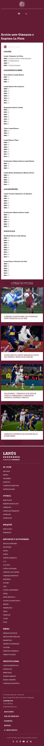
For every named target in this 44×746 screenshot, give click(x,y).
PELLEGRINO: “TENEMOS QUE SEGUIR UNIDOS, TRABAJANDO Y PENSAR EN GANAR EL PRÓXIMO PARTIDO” (20, 395)
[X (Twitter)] (13, 741)
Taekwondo (7, 608)
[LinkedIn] (31, 741)
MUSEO (7, 725)
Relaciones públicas (11, 637)
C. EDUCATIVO (10, 730)
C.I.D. (5, 561)
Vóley (5, 618)
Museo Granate (9, 680)
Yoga (5, 622)
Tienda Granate (9, 676)
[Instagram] (17, 741)
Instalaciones (9, 489)
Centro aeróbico (10, 558)
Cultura (6, 647)
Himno (5, 475)
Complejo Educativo (11, 683)
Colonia (6, 565)
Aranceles (7, 672)
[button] (19, 13)
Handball (7, 579)
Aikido (5, 551)
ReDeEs (6, 604)
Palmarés (7, 478)
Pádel (5, 593)
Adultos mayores (10, 543)
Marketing (7, 640)
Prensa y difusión (10, 633)
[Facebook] (20, 741)
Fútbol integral (10, 568)
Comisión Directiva (11, 485)
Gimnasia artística (10, 576)
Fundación (7, 669)
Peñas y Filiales (9, 654)
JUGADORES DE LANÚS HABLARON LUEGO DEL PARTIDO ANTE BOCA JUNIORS (21, 356)
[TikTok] (27, 741)
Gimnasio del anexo (11, 572)
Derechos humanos (11, 651)
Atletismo (7, 547)
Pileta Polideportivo (11, 601)
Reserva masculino (11, 504)
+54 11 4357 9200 (7, 703)
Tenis (5, 611)
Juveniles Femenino (11, 511)
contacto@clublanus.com (10, 706)
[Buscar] (26, 13)
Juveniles (7, 514)
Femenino (7, 507)
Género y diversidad (11, 644)
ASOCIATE (9, 712)
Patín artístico (9, 597)
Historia (6, 471)
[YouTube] (24, 741)
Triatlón (6, 615)
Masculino (7, 500)
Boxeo (5, 554)
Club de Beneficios (10, 665)
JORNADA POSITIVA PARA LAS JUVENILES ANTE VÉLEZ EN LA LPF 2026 (21, 317)
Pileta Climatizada (10, 590)
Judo (5, 586)
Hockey (6, 583)
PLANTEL (8, 721)
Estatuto (6, 482)
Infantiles (7, 518)
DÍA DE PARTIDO (11, 716)
